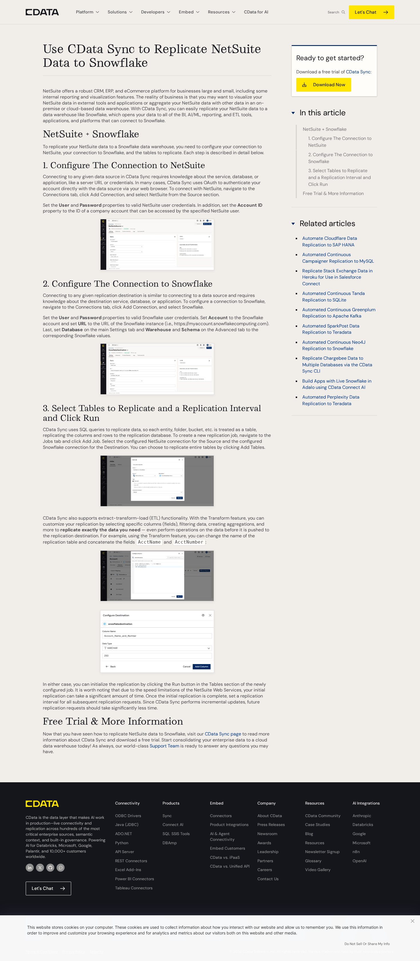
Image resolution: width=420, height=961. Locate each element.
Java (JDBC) (126, 824)
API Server (124, 851)
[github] (50, 868)
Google (359, 833)
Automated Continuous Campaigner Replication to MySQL (338, 258)
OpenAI (359, 860)
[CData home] (46, 12)
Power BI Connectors (134, 878)
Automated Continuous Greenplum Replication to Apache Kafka (338, 313)
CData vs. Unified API (229, 866)
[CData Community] (61, 868)
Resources (314, 842)
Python (121, 842)
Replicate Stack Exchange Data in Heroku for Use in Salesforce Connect (337, 277)
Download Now (329, 85)
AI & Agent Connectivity (222, 836)
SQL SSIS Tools (176, 833)
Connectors (221, 815)
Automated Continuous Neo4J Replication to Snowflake (333, 345)
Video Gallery (318, 869)
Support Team (164, 746)
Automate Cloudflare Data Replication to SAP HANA (329, 241)
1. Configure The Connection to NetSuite (339, 141)
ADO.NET (123, 833)
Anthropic (362, 815)
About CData (269, 815)
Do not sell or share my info (367, 944)
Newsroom (267, 833)
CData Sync (358, 72)
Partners (265, 860)
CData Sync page (223, 734)
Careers (264, 869)
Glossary (313, 860)
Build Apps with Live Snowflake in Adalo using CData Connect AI (336, 384)
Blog (309, 833)
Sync (167, 815)
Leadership (268, 851)
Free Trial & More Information (333, 193)
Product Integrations (229, 824)
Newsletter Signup (322, 851)
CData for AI (256, 12)
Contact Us (268, 878)
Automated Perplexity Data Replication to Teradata (330, 400)
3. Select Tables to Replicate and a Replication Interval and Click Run (339, 177)
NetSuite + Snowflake (325, 129)
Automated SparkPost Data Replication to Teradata (330, 329)
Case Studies (317, 824)
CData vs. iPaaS (225, 857)
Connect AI (173, 824)
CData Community (323, 815)
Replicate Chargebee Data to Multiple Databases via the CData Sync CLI (337, 364)
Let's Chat (365, 12)
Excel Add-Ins (128, 869)
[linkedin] (30, 868)
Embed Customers (227, 848)
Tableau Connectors (134, 887)
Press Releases (271, 824)
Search (333, 12)
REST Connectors (131, 860)
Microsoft (362, 842)
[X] (40, 868)
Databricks (363, 824)
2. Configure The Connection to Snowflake (340, 158)
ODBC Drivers (128, 815)
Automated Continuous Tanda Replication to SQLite (333, 296)
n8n (356, 851)
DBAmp (170, 842)
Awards (264, 842)
